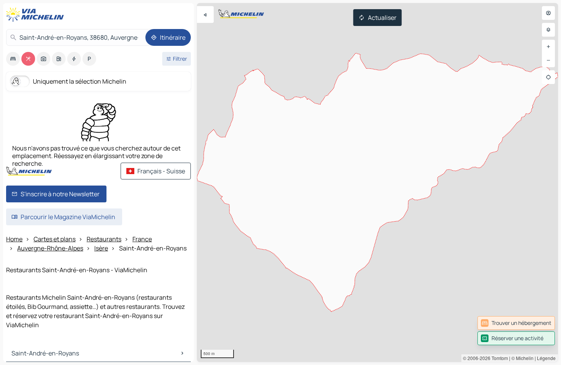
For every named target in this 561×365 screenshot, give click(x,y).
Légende (546, 358)
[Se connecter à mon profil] (548, 13)
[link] (516, 323)
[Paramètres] (548, 30)
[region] (377, 182)
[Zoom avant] (548, 46)
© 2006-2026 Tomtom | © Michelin (498, 358)
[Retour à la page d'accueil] (36, 14)
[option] (13, 59)
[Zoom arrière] (548, 60)
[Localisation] (548, 77)
